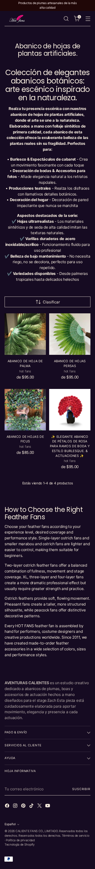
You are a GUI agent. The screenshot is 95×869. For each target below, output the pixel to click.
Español (10, 824)
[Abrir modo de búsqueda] (66, 18)
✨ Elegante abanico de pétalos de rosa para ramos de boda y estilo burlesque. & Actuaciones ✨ (70, 446)
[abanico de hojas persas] (69, 334)
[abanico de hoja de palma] (25, 334)
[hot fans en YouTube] (48, 806)
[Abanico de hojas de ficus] (25, 409)
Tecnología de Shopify (20, 844)
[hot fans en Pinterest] (24, 806)
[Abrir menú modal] (88, 18)
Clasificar (51, 302)
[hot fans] (17, 19)
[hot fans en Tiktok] (32, 806)
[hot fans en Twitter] (40, 806)
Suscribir (81, 789)
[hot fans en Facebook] (8, 806)
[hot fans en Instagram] (16, 806)
